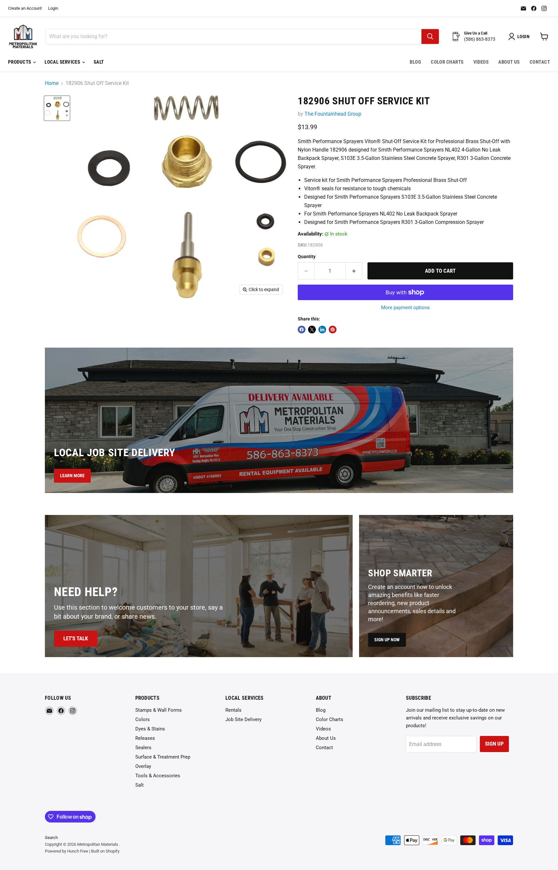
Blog (415, 62)
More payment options (405, 307)
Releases (145, 738)
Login (53, 8)
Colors (142, 719)
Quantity (306, 256)
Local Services (63, 62)
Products (20, 62)
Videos (481, 62)
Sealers (143, 747)
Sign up (494, 743)
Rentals (233, 710)
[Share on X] (312, 329)
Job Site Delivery (243, 719)
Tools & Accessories (157, 776)
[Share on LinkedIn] (322, 329)
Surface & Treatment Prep (162, 757)
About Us (509, 62)
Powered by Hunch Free (66, 851)
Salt (99, 62)
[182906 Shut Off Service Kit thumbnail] (57, 108)
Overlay (143, 766)
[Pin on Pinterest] (332, 329)
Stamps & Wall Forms (158, 710)
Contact (540, 62)
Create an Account (25, 8)
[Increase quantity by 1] (354, 271)
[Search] (430, 36)
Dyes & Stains (150, 729)
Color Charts (447, 62)
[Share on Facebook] (301, 329)
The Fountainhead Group (333, 114)
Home (51, 83)
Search (51, 837)
